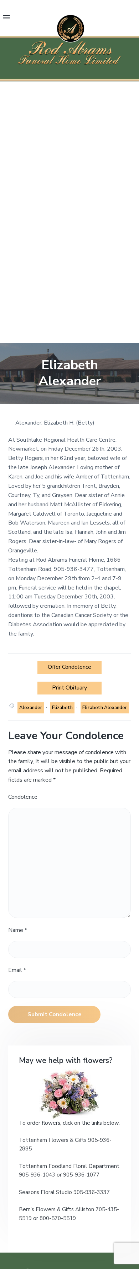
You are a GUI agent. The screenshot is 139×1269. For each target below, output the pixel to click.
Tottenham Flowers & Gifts (53, 1140)
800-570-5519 (58, 1218)
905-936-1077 (81, 1174)
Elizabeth (62, 707)
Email (17, 970)
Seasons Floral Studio (46, 1192)
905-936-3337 (91, 1192)
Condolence (22, 797)
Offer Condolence (69, 667)
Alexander (30, 707)
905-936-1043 (38, 1174)
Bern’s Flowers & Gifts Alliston (56, 1209)
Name (17, 930)
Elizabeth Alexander (104, 707)
